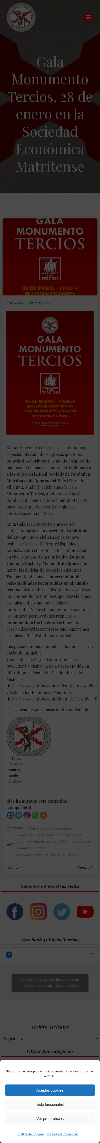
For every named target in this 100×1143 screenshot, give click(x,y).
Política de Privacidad (62, 1134)
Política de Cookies (30, 1134)
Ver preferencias (50, 1118)
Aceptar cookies (50, 1090)
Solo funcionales (50, 1104)
